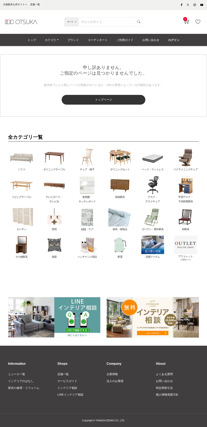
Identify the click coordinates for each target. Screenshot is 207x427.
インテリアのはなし (21, 381)
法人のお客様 (115, 381)
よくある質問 (164, 374)
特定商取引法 (164, 387)
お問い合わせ (164, 381)
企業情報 (112, 374)
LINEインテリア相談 (70, 394)
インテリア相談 (67, 387)
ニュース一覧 (16, 374)
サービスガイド (67, 381)
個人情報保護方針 (167, 394)
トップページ (103, 99)
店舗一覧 (63, 374)
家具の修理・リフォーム (23, 387)
